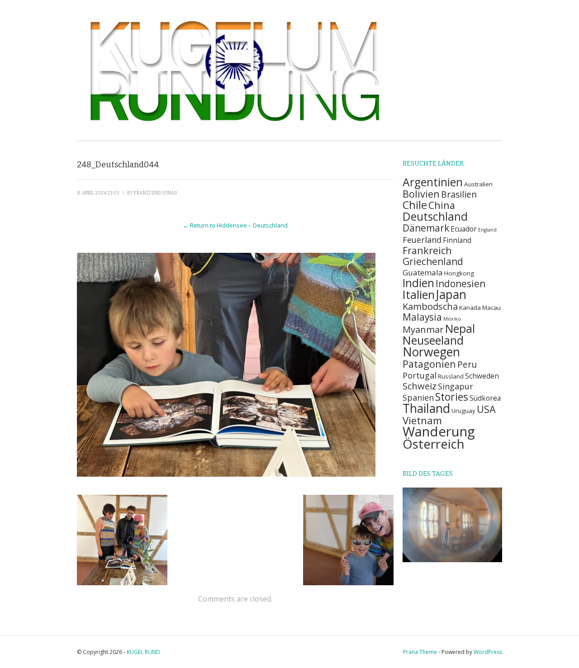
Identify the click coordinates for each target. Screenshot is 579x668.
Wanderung (439, 431)
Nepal (460, 328)
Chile (415, 205)
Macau (491, 307)
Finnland (457, 240)
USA (486, 409)
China (441, 205)
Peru (467, 364)
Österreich (434, 444)
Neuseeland (433, 340)
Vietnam (422, 420)
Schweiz (420, 385)
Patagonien (429, 363)
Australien (478, 184)
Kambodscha (430, 306)
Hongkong (459, 273)
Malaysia (422, 317)
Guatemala (423, 272)
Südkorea (485, 398)
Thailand (426, 408)
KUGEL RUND (143, 652)
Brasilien (459, 194)
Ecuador (464, 229)
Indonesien (460, 283)
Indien (418, 282)
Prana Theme (420, 652)
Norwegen (431, 352)
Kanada (470, 307)
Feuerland (422, 239)
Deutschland (435, 216)
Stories (451, 396)
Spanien (418, 397)
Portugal (420, 375)
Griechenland (433, 261)
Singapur (455, 386)
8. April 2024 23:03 (98, 193)
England (487, 230)
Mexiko (452, 319)
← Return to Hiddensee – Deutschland (235, 225)
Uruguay (463, 411)
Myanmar (423, 329)
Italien (419, 294)
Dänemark (426, 228)
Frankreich (427, 250)
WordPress (488, 652)
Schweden (482, 376)
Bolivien (421, 193)
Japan (451, 294)
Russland (451, 376)
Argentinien (433, 182)
